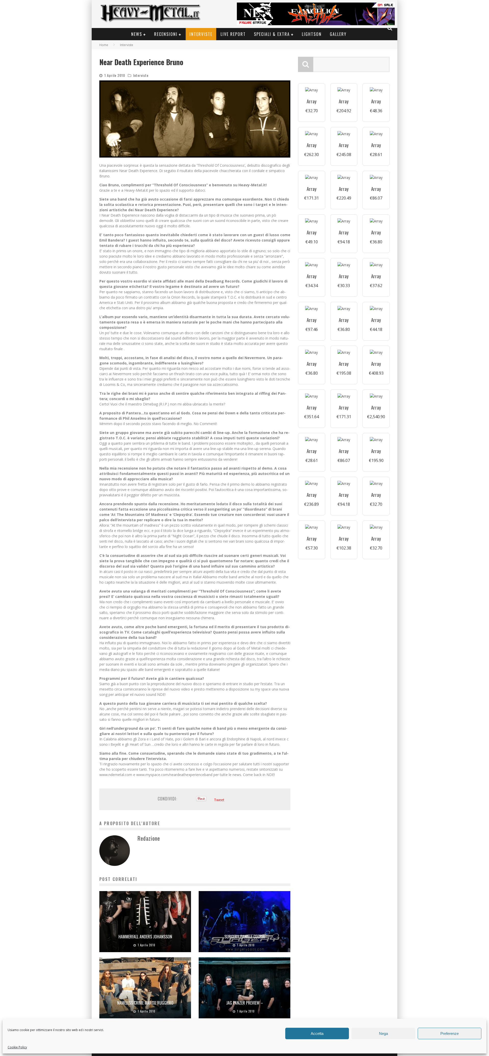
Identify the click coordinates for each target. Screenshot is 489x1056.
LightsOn (312, 34)
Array (312, 101)
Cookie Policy (17, 1047)
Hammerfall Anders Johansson (145, 937)
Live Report (233, 34)
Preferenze (449, 1033)
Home (103, 45)
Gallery (338, 34)
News (136, 34)
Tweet (219, 799)
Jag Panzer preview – (244, 1003)
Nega (383, 1033)
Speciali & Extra (272, 34)
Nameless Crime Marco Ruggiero (145, 1003)
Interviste (200, 34)
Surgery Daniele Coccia (244, 937)
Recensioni (166, 34)
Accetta (317, 1033)
